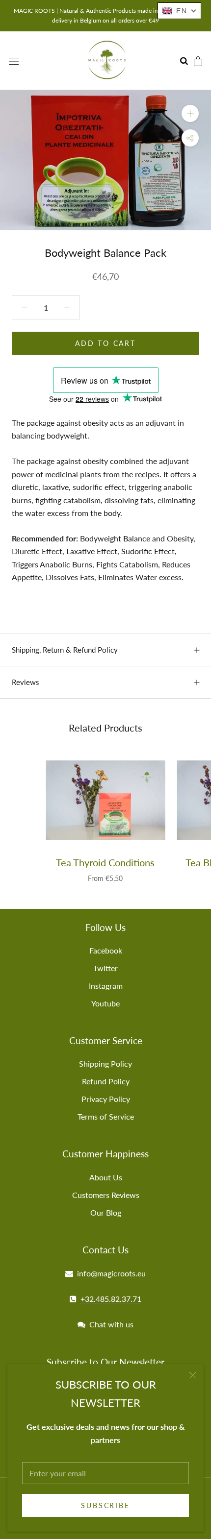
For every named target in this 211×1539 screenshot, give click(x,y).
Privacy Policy (105, 1098)
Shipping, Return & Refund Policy (65, 649)
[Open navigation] (14, 60)
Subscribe (105, 1505)
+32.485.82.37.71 (110, 1298)
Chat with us (111, 1324)
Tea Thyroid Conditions (105, 862)
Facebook (105, 950)
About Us (105, 1177)
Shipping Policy (105, 1063)
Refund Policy (106, 1081)
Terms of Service (106, 1116)
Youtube (105, 1003)
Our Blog (105, 1212)
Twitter (105, 968)
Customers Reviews (105, 1194)
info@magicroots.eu (111, 1273)
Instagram (106, 985)
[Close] (192, 1375)
